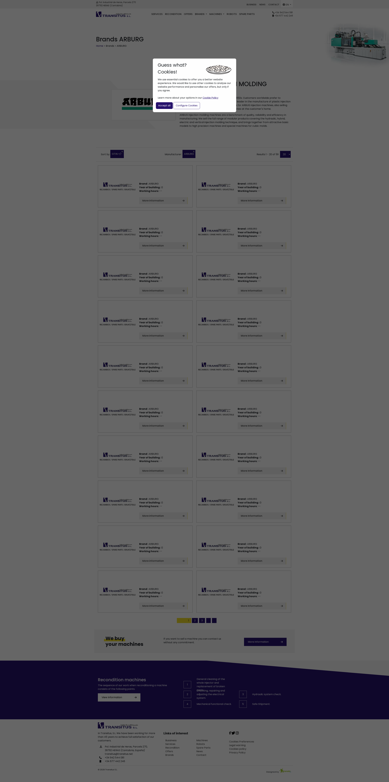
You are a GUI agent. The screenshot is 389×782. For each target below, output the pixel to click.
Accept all (164, 105)
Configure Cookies (187, 105)
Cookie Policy (210, 97)
